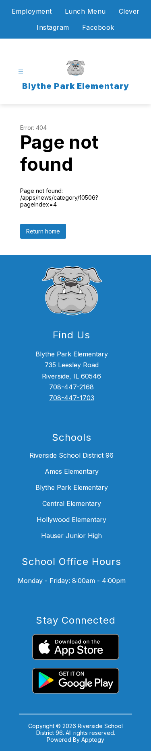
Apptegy (92, 739)
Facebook (98, 27)
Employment (32, 11)
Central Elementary (71, 503)
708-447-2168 (71, 387)
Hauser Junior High (71, 536)
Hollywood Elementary (71, 520)
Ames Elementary (72, 471)
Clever (129, 11)
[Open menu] (20, 71)
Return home (43, 231)
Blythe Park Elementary (71, 487)
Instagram (53, 27)
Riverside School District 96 (71, 455)
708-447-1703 (71, 398)
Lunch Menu (85, 11)
